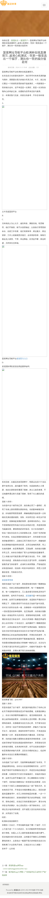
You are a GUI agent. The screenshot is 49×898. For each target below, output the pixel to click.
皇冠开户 (24, 40)
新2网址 (39, 893)
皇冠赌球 (29, 596)
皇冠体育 (19, 893)
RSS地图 (32, 890)
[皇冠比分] (8, 3)
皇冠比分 (14, 40)
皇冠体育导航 (11, 893)
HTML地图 (39, 890)
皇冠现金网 (26, 893)
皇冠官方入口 (22, 359)
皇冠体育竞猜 (7, 580)
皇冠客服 (33, 893)
